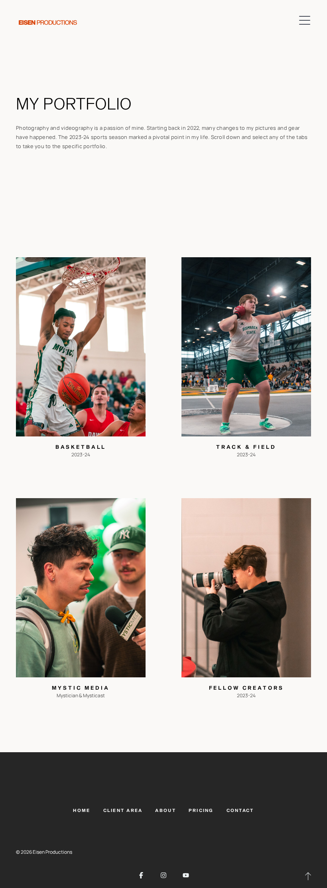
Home (81, 810)
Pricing (201, 810)
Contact (240, 810)
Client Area (123, 810)
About (165, 810)
